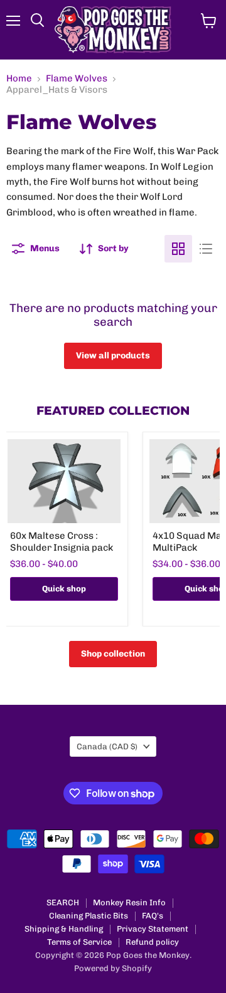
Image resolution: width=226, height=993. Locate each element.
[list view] (206, 249)
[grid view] (178, 249)
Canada (107, 746)
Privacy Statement (152, 928)
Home (19, 78)
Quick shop (64, 588)
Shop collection (113, 653)
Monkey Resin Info (129, 902)
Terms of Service (79, 942)
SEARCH (62, 902)
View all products (113, 355)
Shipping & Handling (63, 928)
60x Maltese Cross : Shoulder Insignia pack (61, 542)
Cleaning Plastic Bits (88, 915)
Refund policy (152, 942)
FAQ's (152, 915)
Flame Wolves (76, 78)
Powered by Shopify (113, 968)
